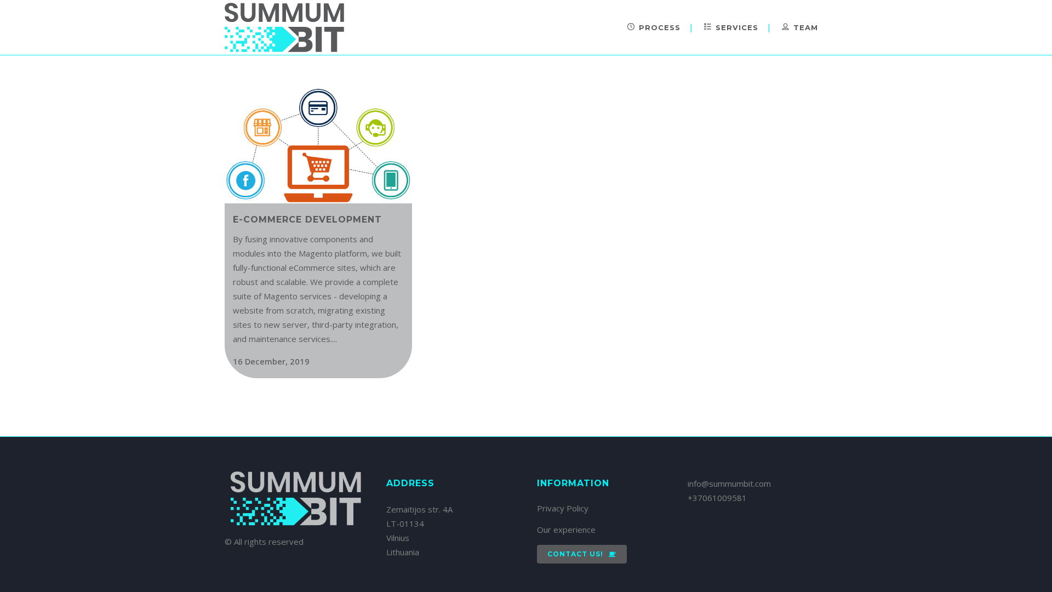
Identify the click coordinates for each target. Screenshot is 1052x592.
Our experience (566, 529)
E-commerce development (307, 219)
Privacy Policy (562, 508)
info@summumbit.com (729, 483)
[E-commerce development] (318, 145)
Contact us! (575, 554)
